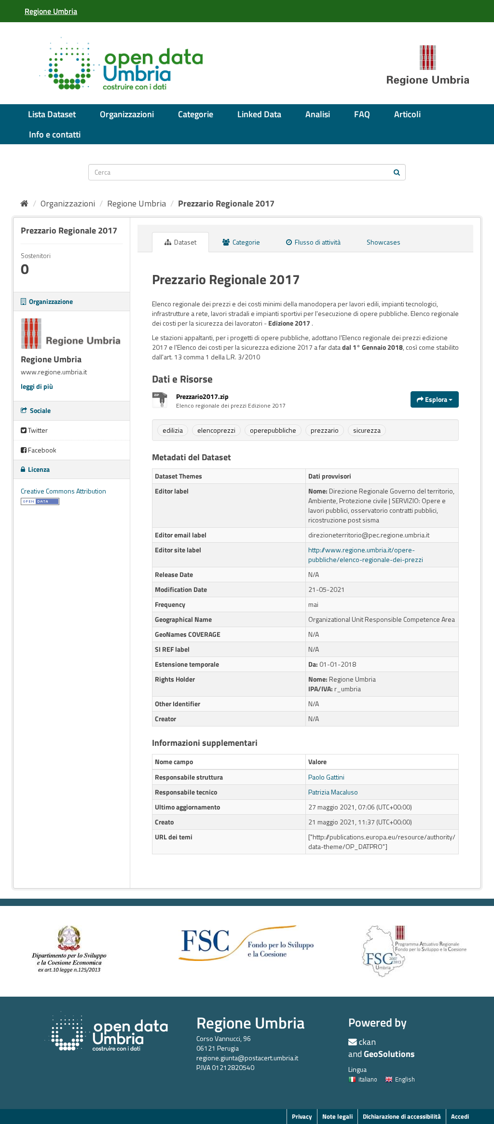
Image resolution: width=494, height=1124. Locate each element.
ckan (367, 1041)
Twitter (37, 430)
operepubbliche (273, 430)
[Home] (24, 203)
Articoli (407, 114)
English (405, 1079)
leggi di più (37, 386)
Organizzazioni (127, 114)
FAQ (362, 114)
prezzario (325, 430)
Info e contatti (55, 134)
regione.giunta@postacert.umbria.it (247, 1058)
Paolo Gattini (326, 777)
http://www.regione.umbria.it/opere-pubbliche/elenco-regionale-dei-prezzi (365, 554)
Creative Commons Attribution (63, 491)
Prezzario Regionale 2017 (226, 203)
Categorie (195, 114)
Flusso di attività (317, 242)
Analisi (317, 114)
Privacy (302, 1116)
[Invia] (397, 171)
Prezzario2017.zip (202, 396)
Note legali (337, 1116)
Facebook (41, 450)
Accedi (460, 1116)
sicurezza (367, 430)
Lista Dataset (52, 114)
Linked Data (259, 114)
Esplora (436, 399)
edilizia (173, 430)
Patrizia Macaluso (333, 792)
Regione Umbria (136, 203)
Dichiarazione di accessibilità (402, 1116)
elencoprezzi (216, 430)
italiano (367, 1079)
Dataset (184, 242)
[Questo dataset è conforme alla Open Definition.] (40, 500)
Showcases (383, 242)
